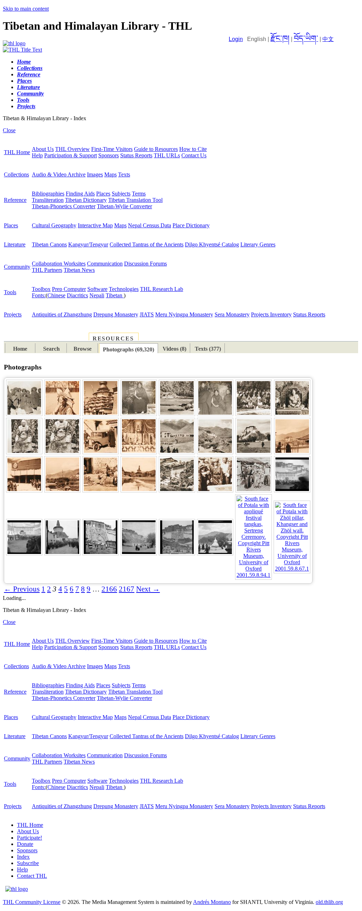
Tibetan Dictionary (86, 200)
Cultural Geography (54, 225)
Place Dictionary (191, 225)
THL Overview (72, 149)
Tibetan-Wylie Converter (124, 206)
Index (23, 857)
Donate (25, 844)
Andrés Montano (212, 902)
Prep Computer (69, 289)
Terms (139, 194)
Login (236, 39)
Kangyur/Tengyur (88, 244)
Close (9, 130)
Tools (10, 292)
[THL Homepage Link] (14, 43)
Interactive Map (95, 225)
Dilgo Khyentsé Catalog (212, 244)
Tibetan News (79, 270)
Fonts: (39, 295)
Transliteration (48, 200)
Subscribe (28, 863)
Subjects (121, 194)
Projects (13, 314)
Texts (124, 174)
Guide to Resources (156, 149)
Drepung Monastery (115, 314)
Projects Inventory (271, 314)
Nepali (96, 295)
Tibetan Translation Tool (135, 200)
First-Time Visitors (112, 149)
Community (17, 267)
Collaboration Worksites (59, 264)
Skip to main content (26, 9)
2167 (126, 589)
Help (37, 155)
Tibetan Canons (49, 244)
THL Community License (31, 902)
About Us (43, 149)
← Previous (22, 589)
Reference (15, 200)
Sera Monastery (232, 314)
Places (103, 194)
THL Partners (47, 270)
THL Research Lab (161, 289)
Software (97, 289)
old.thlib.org (329, 902)
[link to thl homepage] (16, 889)
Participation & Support (70, 155)
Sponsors (108, 155)
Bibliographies (48, 194)
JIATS (147, 314)
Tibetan (115, 295)
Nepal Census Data (149, 225)
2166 (109, 589)
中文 (328, 39)
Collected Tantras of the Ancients (146, 244)
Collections (16, 174)
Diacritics (77, 295)
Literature (14, 244)
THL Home (17, 152)
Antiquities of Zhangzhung (62, 314)
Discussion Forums (145, 264)
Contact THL (32, 876)
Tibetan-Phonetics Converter (63, 206)
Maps (110, 174)
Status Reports (136, 155)
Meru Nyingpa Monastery (184, 314)
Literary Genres (257, 244)
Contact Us (193, 155)
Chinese (56, 295)
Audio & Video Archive (59, 174)
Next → (148, 589)
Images (95, 174)
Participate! (29, 838)
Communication (105, 264)
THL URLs (167, 155)
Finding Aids (80, 194)
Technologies (124, 289)
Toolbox (41, 289)
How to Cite (193, 149)
